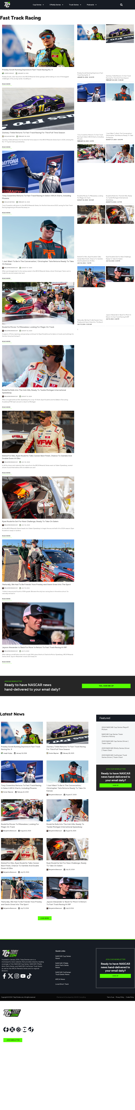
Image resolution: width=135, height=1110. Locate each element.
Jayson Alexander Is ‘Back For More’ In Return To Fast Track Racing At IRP (34, 647)
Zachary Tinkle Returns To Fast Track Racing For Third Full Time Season (33, 132)
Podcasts (90, 5)
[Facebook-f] (4, 976)
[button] (121, 5)
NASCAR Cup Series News (63, 957)
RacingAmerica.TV (10, 1090)
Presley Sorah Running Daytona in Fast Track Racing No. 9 (27, 70)
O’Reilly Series (55, 5)
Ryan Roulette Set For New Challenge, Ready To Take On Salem (30, 521)
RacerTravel (7, 1099)
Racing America (9, 1085)
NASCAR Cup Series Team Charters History (112, 735)
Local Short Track (62, 984)
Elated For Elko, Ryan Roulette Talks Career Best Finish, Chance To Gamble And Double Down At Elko (90, 259)
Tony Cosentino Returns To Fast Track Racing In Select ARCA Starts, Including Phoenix (90, 137)
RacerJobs (7, 1094)
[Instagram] (16, 976)
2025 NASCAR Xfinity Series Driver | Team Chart (116, 749)
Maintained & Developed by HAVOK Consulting (71, 997)
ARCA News (60, 979)
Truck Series (74, 5)
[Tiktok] (29, 976)
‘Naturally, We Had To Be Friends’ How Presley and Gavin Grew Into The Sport (36, 584)
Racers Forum (8, 1104)
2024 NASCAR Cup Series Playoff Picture (115, 728)
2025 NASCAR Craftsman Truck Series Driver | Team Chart (114, 756)
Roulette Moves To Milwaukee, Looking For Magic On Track (28, 327)
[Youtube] (23, 976)
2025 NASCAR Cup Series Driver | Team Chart (115, 742)
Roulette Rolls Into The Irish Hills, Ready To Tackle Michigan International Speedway (119, 198)
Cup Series (37, 5)
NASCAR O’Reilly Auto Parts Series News (62, 965)
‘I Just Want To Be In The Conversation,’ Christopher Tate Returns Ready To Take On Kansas (119, 135)
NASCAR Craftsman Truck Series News (63, 973)
